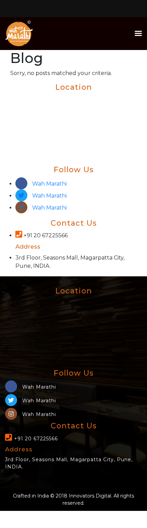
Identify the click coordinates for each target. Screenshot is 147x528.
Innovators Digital (90, 496)
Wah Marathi (49, 183)
